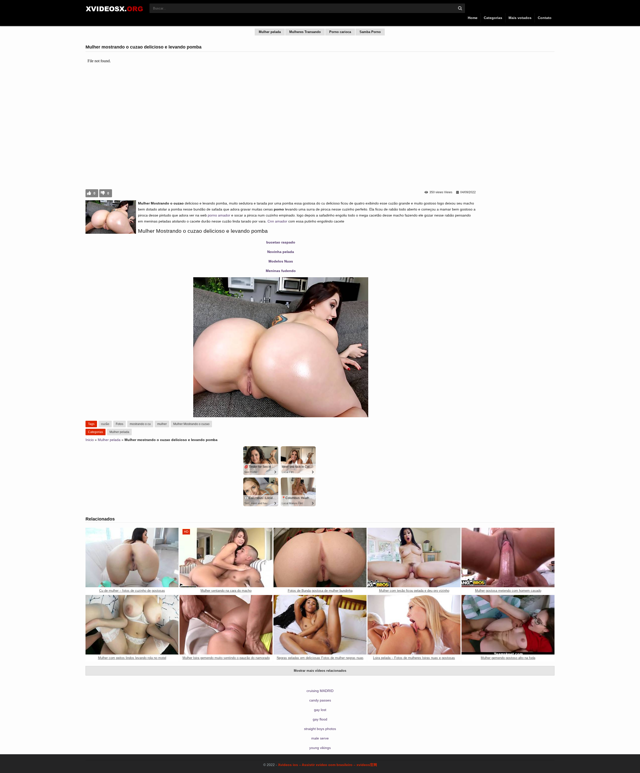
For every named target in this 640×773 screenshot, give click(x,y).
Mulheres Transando (305, 32)
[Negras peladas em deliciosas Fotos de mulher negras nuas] (320, 624)
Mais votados (520, 18)
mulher (162, 424)
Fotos (119, 424)
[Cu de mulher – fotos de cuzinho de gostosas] (132, 557)
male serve (320, 738)
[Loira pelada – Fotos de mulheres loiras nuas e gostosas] (414, 624)
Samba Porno (370, 32)
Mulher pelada (270, 32)
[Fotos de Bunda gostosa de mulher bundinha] (320, 557)
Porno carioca (340, 32)
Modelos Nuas (280, 261)
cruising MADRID (320, 691)
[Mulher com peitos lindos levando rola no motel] (132, 624)
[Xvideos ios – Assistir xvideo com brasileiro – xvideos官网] (115, 13)
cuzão (105, 424)
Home (473, 18)
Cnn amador (277, 221)
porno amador (219, 215)
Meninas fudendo (281, 271)
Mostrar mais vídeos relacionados (320, 670)
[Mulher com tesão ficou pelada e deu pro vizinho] (414, 557)
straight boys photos (320, 729)
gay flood (320, 719)
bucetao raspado (280, 242)
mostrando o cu (140, 424)
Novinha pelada (280, 252)
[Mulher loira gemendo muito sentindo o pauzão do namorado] (226, 624)
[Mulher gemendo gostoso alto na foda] (508, 624)
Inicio (90, 440)
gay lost (320, 710)
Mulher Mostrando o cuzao (191, 424)
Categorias (493, 18)
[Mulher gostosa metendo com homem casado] (508, 557)
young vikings (320, 748)
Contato (545, 18)
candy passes (320, 700)
